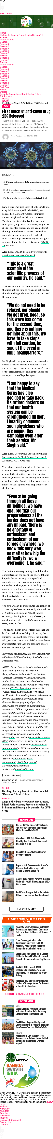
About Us (4, 1111)
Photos (3, 62)
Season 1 (4, 42)
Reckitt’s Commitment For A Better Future (20, 94)
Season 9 (4, 60)
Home (3, 32)
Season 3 (4, 46)
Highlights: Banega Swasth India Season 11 (21, 35)
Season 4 (4, 48)
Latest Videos (7, 39)
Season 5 (4, 51)
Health (3, 89)
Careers (4, 1124)
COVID (42, 206)
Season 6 (4, 53)
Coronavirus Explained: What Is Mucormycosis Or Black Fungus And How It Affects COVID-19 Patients (24, 457)
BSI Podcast (6, 96)
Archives (4, 1106)
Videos (3, 37)
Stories (3, 92)
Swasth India (9, 783)
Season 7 (4, 55)
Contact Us (5, 1122)
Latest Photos (7, 64)
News (5, 101)
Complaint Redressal (10, 1120)
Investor (4, 1117)
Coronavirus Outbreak (31, 780)
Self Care (4, 87)
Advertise (5, 1108)
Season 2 (4, 44)
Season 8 (4, 57)
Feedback (5, 1113)
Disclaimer (5, 1115)
